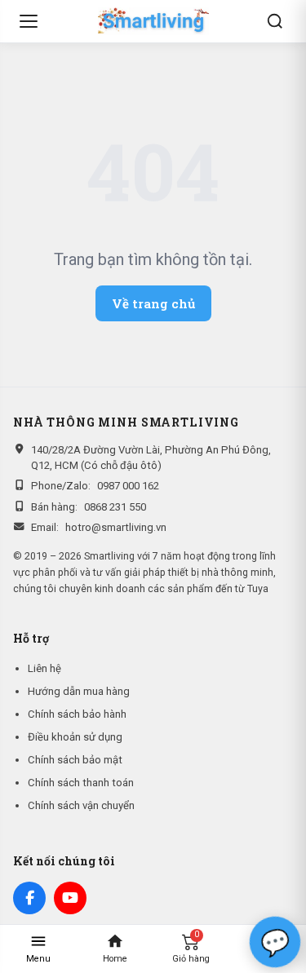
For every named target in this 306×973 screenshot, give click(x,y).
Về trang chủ (153, 303)
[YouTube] (70, 898)
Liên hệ (44, 668)
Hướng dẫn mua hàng (79, 691)
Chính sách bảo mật (75, 760)
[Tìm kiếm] (275, 21)
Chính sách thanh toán (81, 782)
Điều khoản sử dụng (75, 737)
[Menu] (28, 21)
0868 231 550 (115, 507)
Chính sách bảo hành (77, 714)
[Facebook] (29, 898)
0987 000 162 (128, 486)
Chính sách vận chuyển (81, 805)
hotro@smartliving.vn (115, 527)
